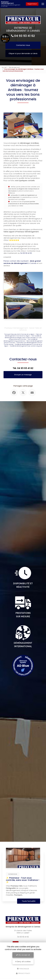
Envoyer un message (23, 374)
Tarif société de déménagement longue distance (20, 340)
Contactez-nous (23, 45)
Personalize (24, 968)
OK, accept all (24, 955)
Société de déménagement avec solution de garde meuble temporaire (26, 347)
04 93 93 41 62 (24, 36)
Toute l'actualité (28, 901)
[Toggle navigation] (43, 4)
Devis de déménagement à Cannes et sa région (23, 335)
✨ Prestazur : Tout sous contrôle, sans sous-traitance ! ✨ (22, 879)
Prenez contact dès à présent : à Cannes (22, 262)
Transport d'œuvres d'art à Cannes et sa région (19, 334)
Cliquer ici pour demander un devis (23, 53)
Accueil (4, 67)
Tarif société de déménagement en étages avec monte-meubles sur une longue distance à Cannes (23, 337)
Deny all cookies (24, 961)
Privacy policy (24, 973)
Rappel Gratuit (32, 4)
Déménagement (14, 67)
